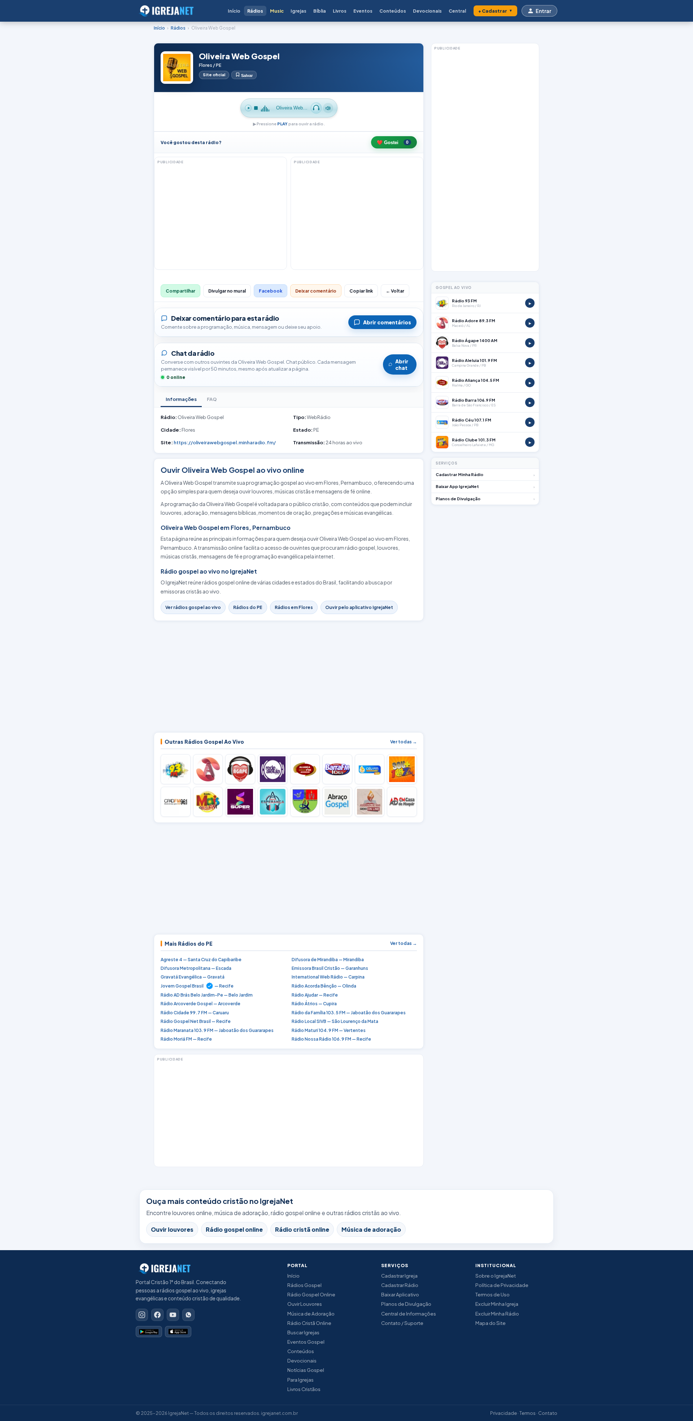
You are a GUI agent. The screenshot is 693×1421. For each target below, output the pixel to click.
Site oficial (214, 74)
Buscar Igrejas (303, 1332)
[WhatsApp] (188, 1315)
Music (277, 11)
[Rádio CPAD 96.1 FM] (176, 802)
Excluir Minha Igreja (496, 1304)
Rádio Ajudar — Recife (315, 995)
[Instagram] (142, 1315)
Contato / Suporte (402, 1323)
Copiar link (361, 291)
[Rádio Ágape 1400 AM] (240, 769)
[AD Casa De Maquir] (402, 802)
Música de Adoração (311, 1313)
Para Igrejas (300, 1380)
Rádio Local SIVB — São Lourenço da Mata (335, 1021)
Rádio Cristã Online (309, 1323)
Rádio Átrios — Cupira (314, 1003)
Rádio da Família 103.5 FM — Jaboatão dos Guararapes (349, 1012)
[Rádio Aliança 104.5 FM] (305, 769)
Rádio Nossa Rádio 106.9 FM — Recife (331, 1039)
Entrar (543, 11)
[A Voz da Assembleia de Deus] (305, 802)
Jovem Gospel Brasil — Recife (197, 986)
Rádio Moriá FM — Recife (186, 1039)
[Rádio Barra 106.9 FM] (337, 769)
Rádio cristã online (302, 1229)
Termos (527, 1413)
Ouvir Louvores (304, 1304)
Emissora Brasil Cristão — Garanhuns (330, 968)
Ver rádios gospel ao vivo (193, 607)
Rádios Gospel (304, 1285)
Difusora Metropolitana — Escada (196, 968)
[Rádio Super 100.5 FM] (240, 802)
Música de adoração (371, 1229)
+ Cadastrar (495, 11)
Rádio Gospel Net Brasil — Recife (196, 1021)
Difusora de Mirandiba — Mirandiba (328, 959)
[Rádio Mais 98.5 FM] (208, 802)
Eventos (362, 11)
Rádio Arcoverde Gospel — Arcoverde (200, 1003)
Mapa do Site (490, 1323)
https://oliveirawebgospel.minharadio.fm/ (225, 442)
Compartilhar (180, 291)
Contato (547, 1413)
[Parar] (256, 108)
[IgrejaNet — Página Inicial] (168, 10)
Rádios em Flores (294, 607)
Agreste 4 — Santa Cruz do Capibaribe (201, 959)
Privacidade (503, 1413)
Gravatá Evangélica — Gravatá (193, 977)
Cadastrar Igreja (399, 1276)
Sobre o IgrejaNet (495, 1276)
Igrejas (298, 11)
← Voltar (395, 291)
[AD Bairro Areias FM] (370, 802)
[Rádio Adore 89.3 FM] (208, 769)
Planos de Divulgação (406, 1304)
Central (457, 11)
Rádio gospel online (234, 1229)
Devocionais (427, 11)
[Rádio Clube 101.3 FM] (402, 769)
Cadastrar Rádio (399, 1285)
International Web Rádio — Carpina (328, 977)
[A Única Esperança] (273, 802)
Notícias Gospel (305, 1370)
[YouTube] (173, 1315)
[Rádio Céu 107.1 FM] (370, 769)
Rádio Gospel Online (311, 1294)
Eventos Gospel (305, 1342)
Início (234, 11)
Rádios (255, 11)
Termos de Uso (492, 1294)
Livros (339, 11)
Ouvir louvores (172, 1229)
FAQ (212, 399)
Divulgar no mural (227, 291)
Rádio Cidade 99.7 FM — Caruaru (195, 1012)
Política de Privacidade (501, 1285)
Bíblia (319, 11)
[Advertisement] (37, 148)
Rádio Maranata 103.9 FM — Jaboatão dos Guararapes (217, 1030)
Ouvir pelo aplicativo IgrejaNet (359, 607)
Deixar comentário (315, 291)
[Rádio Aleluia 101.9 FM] (273, 769)
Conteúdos (392, 11)
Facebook (270, 291)
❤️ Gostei (393, 142)
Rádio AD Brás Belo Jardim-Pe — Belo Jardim (207, 995)
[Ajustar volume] (328, 108)
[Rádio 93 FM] (176, 769)
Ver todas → (403, 741)
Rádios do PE (247, 607)
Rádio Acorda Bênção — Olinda (324, 986)
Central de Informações (408, 1313)
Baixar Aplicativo (400, 1294)
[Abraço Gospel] (337, 802)
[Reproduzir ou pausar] (248, 108)
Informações (181, 399)
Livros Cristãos (304, 1389)
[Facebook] (157, 1315)
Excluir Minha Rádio (497, 1313)
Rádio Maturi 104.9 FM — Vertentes (329, 1030)
